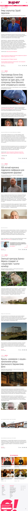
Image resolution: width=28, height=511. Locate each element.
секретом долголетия (7, 239)
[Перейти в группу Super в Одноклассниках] (21, 488)
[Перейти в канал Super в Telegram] (25, 486)
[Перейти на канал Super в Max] (21, 486)
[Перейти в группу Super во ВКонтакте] (23, 486)
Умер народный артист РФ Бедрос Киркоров (9, 59)
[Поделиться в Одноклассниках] (26, 65)
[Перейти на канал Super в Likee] (23, 490)
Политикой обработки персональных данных (6, 505)
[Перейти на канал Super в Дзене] (23, 488)
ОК (6, 508)
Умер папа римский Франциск (11, 51)
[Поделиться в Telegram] (24, 65)
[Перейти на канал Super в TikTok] (21, 490)
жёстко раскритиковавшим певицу (7, 108)
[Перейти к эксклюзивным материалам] (14, 5)
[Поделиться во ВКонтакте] (23, 65)
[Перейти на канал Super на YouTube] (25, 488)
